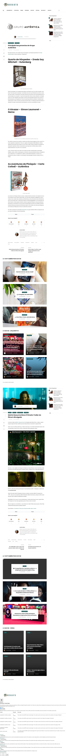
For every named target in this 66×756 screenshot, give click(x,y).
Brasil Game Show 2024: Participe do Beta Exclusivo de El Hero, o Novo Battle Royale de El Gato (58, 27)
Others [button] (1, 748)
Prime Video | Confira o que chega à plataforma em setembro (34, 251)
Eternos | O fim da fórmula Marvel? (11, 671)
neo (13, 541)
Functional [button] (1, 734)
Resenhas (27, 10)
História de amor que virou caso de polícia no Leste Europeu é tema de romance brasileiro (36, 372)
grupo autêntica (16, 242)
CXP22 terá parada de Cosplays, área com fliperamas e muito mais (13, 372)
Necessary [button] (1, 707)
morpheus (9, 541)
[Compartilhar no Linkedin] (4, 59)
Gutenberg (22, 242)
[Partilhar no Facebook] (4, 50)
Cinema (21, 10)
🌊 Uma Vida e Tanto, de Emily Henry (25, 317)
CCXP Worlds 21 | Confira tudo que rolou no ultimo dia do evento (13, 647)
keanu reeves (30, 539)
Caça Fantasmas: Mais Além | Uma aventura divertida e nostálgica (35, 646)
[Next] (4, 754)
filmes (9, 539)
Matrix (34, 539)
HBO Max (14, 412)
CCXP (5, 632)
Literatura (16, 10)
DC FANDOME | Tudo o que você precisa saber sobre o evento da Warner (16, 548)
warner (16, 541)
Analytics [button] (1, 741)
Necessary (3, 708)
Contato (49, 10)
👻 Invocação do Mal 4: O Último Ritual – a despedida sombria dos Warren (24, 591)
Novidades (29, 335)
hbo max (25, 539)
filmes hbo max (13, 539)
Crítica (5, 656)
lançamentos (24, 209)
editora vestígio (10, 242)
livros (36, 242)
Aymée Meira (20, 36)
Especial (37, 10)
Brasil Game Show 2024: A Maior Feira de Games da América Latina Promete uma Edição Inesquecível (58, 34)
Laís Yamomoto (9, 353)
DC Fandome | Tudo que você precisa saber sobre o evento (25, 508)
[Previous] (1, 754)
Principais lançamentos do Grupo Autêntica (34, 547)
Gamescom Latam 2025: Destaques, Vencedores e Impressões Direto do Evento (12, 349)
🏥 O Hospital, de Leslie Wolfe (25, 294)
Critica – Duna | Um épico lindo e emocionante (36, 671)
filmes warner (20, 539)
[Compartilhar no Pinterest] (4, 56)
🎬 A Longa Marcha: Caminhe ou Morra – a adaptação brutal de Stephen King (25, 569)
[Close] (7, 755)
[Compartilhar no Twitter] (4, 53)
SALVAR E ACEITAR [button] (3, 751)
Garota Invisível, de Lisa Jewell (24, 272)
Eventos (32, 10)
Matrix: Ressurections (20, 422)
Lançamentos (9, 10)
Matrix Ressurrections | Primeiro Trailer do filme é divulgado (16, 250)
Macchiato (43, 10)
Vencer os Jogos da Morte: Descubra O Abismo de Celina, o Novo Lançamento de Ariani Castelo (35, 348)
